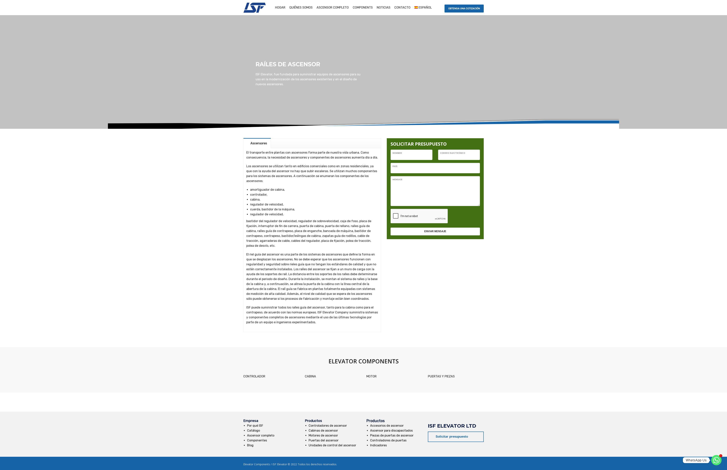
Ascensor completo (260, 435)
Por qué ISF (255, 425)
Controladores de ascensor (328, 425)
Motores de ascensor (323, 435)
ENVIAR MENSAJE (435, 231)
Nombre (397, 153)
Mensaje (397, 179)
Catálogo (253, 430)
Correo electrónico (452, 153)
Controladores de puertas (388, 440)
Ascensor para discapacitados (391, 430)
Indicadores (378, 445)
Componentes (257, 440)
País (394, 166)
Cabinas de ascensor (323, 430)
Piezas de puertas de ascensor (391, 435)
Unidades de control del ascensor (332, 445)
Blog (250, 445)
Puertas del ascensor (324, 440)
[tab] (257, 143)
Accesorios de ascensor (387, 425)
